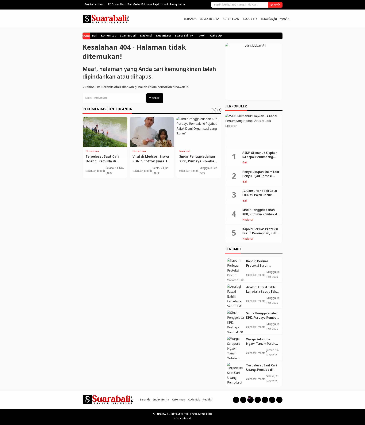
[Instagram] (243, 400)
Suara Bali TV (184, 35)
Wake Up (215, 35)
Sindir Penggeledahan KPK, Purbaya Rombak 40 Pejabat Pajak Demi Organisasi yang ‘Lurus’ (198, 164)
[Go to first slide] (219, 110)
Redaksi (266, 19)
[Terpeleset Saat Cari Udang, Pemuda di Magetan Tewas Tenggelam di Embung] (105, 132)
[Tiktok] (272, 400)
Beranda (190, 19)
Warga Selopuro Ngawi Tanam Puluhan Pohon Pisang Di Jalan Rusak (262, 346)
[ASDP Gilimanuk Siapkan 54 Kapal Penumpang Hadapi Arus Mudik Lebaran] (253, 131)
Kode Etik (250, 19)
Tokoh (201, 35)
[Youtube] (258, 400)
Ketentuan (231, 19)
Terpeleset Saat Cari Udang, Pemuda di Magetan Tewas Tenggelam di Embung (104, 164)
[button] (275, 5)
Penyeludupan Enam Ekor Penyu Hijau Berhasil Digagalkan (260, 176)
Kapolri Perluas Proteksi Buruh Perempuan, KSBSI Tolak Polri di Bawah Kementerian (260, 235)
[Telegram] (279, 400)
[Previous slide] (214, 110)
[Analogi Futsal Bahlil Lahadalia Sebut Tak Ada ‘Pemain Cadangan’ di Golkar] (235, 295)
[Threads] (250, 400)
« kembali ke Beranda (98, 87)
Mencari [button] (154, 98)
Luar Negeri (128, 35)
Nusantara (163, 35)
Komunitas (108, 35)
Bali (94, 35)
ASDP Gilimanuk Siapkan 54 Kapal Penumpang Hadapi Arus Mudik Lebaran (259, 159)
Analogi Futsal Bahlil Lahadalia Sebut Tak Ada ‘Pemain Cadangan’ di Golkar (261, 293)
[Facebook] (236, 400)
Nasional (146, 35)
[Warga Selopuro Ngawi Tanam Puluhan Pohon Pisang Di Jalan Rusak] (235, 348)
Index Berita (209, 19)
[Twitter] (265, 400)
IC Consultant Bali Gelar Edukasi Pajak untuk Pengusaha (146, 4)
